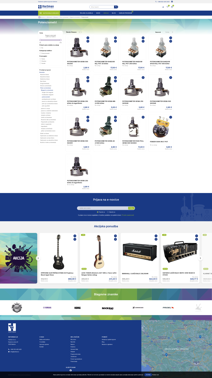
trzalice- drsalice (46, 113)
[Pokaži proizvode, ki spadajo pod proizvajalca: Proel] (138, 307)
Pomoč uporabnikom (76, 359)
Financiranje (74, 361)
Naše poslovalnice (45, 339)
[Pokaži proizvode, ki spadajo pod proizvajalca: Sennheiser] (108, 307)
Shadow (43, 61)
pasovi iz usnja (45, 108)
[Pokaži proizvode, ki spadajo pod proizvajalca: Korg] (47, 307)
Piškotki (73, 351)
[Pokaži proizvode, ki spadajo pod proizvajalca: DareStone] (168, 307)
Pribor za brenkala (45, 88)
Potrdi (148, 374)
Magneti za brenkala (47, 90)
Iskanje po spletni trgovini (109, 339)
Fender (43, 63)
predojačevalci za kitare (49, 99)
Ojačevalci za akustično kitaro (49, 140)
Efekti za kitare (44, 133)
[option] (58, 258)
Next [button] (200, 258)
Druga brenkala (44, 83)
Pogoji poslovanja (75, 354)
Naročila (73, 342)
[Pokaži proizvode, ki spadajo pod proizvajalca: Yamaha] (17, 307)
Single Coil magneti (47, 92)
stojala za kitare (45, 115)
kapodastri (44, 126)
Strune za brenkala (45, 85)
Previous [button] (38, 258)
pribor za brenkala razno (48, 131)
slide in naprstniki (46, 124)
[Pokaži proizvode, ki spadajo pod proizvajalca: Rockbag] (77, 307)
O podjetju (42, 342)
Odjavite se (112, 212)
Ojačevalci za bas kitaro (47, 138)
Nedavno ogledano (107, 344)
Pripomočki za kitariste (47, 122)
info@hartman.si (14, 351)
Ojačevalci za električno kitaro (49, 135)
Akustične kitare (45, 76)
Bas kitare (43, 81)
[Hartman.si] (12, 328)
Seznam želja (74, 349)
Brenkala (42, 72)
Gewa (43, 59)
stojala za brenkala (46, 128)
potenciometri (45, 53)
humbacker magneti (47, 94)
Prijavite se (102, 212)
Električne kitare (45, 79)
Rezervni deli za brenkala (48, 119)
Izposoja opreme (44, 344)
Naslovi (73, 344)
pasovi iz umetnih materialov (49, 110)
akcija (84, 268)
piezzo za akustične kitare (49, 101)
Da (42, 48)
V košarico (87, 41)
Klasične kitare (44, 74)
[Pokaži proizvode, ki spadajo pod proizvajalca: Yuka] (198, 307)
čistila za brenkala (46, 117)
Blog (103, 342)
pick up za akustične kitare (50, 103)
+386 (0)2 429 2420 (162, 1)
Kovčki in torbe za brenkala (48, 142)
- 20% (83, 235)
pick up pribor (46, 106)
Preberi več (155, 374)
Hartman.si (42, 17)
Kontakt (42, 346)
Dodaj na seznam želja (87, 37)
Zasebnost (73, 356)
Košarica (73, 346)
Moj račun (73, 339)
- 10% (204, 235)
